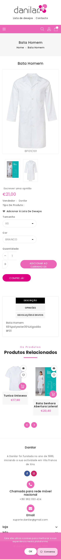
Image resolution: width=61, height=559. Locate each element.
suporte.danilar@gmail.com (30, 519)
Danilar (30, 447)
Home (20, 47)
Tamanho (9, 217)
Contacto (42, 18)
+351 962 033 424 (30, 499)
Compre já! (16, 278)
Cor (5, 233)
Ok (30, 551)
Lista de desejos (23, 18)
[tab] (30, 300)
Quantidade (11, 249)
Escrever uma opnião (18, 188)
